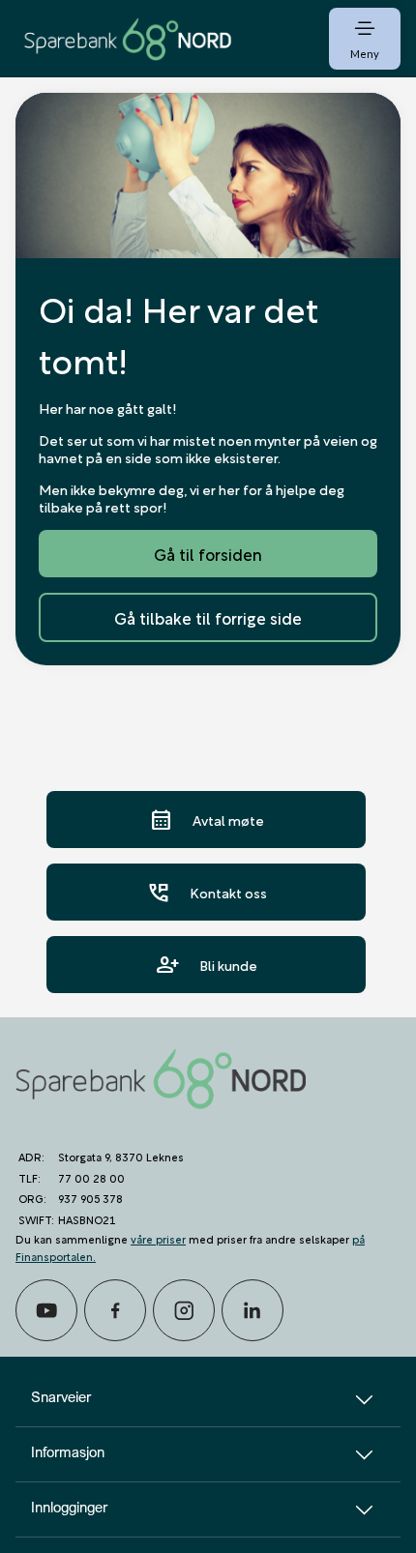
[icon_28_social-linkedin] (252, 1310)
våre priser (158, 1238)
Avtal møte (206, 820)
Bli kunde (206, 965)
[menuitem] (127, 38)
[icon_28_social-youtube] (46, 1310)
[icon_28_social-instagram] (184, 1310)
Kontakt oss (206, 892)
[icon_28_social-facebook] (115, 1310)
